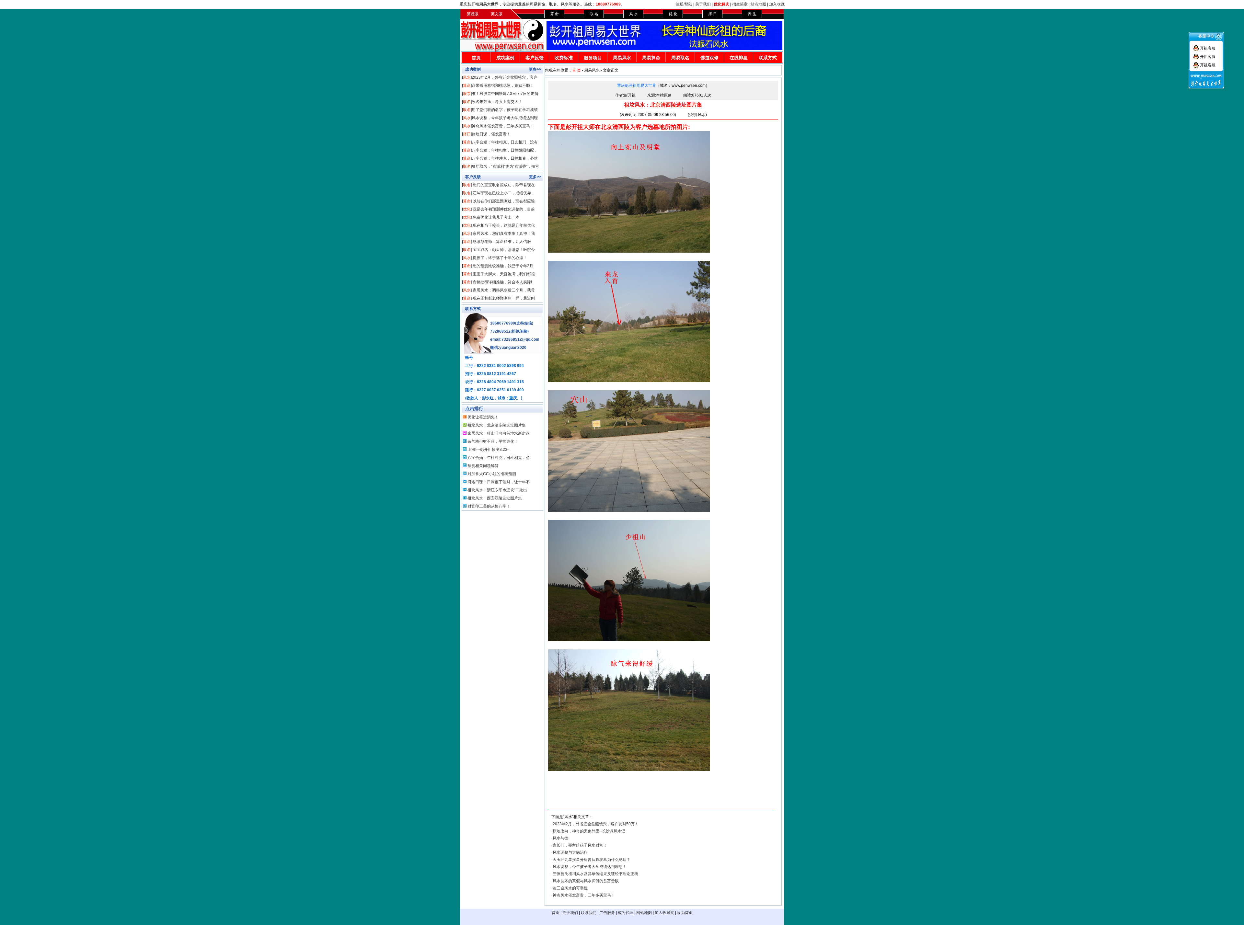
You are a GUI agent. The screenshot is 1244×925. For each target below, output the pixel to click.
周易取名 (680, 57)
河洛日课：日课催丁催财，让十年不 (498, 482)
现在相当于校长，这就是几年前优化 (504, 225)
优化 (467, 209)
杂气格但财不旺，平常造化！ (492, 441)
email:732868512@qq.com (514, 339)
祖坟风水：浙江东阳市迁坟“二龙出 (497, 490)
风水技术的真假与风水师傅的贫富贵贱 (586, 881)
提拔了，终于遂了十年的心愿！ (500, 258)
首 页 (576, 70)
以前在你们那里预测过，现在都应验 (504, 201)
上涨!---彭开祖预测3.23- (488, 449)
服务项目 (593, 57)
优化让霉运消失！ (483, 417)
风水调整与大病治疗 (570, 852)
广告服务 (607, 912)
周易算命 (651, 57)
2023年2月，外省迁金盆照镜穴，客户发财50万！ (596, 824)
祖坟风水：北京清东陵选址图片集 (496, 425)
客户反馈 (534, 57)
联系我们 (588, 912)
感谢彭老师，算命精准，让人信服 (502, 241)
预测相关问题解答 (483, 465)
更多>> (535, 69)
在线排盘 (739, 57)
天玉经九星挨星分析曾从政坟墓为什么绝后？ (591, 859)
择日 (467, 134)
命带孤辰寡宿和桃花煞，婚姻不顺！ (503, 85)
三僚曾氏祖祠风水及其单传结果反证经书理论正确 (595, 874)
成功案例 (505, 57)
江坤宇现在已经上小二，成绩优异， (504, 193)
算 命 (554, 14)
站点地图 (758, 4)
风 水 (633, 14)
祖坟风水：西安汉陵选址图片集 (494, 498)
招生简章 (740, 4)
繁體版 (472, 14)
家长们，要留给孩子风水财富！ (580, 845)
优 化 (673, 14)
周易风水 (622, 57)
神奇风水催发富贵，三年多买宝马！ (503, 126)
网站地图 (644, 912)
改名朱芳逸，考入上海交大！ (497, 101)
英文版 (496, 14)
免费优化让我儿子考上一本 (496, 217)
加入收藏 (777, 4)
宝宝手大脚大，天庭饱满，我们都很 (504, 274)
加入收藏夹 (664, 912)
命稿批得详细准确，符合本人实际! (502, 282)
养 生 (752, 14)
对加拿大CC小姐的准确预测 (491, 474)
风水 (467, 77)
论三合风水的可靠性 (570, 888)
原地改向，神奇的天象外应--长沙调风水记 (589, 831)
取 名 (594, 14)
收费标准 (564, 57)
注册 (680, 4)
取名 (467, 101)
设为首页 (685, 912)
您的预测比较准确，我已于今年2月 (503, 266)
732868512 (500, 331)
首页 (476, 57)
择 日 (712, 14)
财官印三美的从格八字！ (488, 506)
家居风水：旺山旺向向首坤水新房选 (498, 433)
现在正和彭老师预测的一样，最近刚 (504, 298)
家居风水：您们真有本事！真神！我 (504, 233)
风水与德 (560, 838)
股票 (467, 93)
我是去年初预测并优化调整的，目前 (504, 209)
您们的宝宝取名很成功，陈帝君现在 (504, 185)
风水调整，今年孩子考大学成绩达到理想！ (590, 866)
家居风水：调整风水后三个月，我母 (504, 290)
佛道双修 (709, 57)
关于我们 (703, 4)
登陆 (688, 4)
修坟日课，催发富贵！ (491, 134)
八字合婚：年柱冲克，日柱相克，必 (498, 457)
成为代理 (625, 912)
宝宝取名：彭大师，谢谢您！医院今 (504, 249)
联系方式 (768, 57)
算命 (467, 85)
